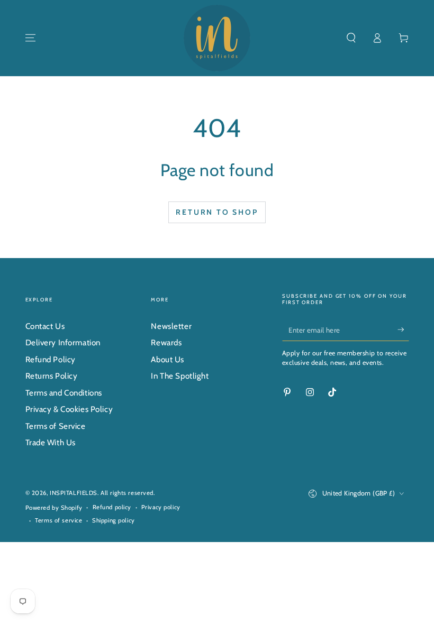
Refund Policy (50, 359)
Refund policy (112, 507)
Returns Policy (51, 376)
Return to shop (217, 212)
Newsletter (171, 326)
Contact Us (45, 326)
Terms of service (58, 520)
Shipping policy (113, 520)
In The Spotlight (180, 376)
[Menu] (30, 38)
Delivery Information (63, 342)
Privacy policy (160, 507)
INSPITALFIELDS (73, 493)
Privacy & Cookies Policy (69, 409)
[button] (351, 38)
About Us (167, 359)
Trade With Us (50, 442)
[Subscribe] (403, 329)
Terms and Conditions (63, 393)
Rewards (166, 342)
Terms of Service (55, 426)
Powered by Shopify (54, 507)
